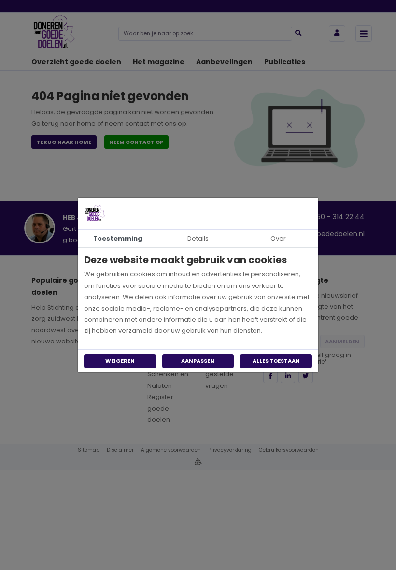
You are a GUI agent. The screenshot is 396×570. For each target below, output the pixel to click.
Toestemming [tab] (117, 238)
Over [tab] (278, 238)
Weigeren (120, 361)
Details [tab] (198, 238)
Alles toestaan (276, 361)
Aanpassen (197, 361)
